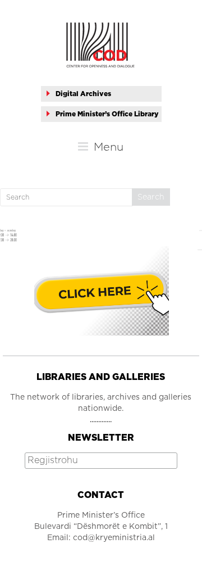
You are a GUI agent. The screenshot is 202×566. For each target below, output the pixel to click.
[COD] (100, 28)
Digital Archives (83, 93)
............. (101, 420)
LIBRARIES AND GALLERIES (100, 377)
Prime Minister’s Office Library (107, 114)
